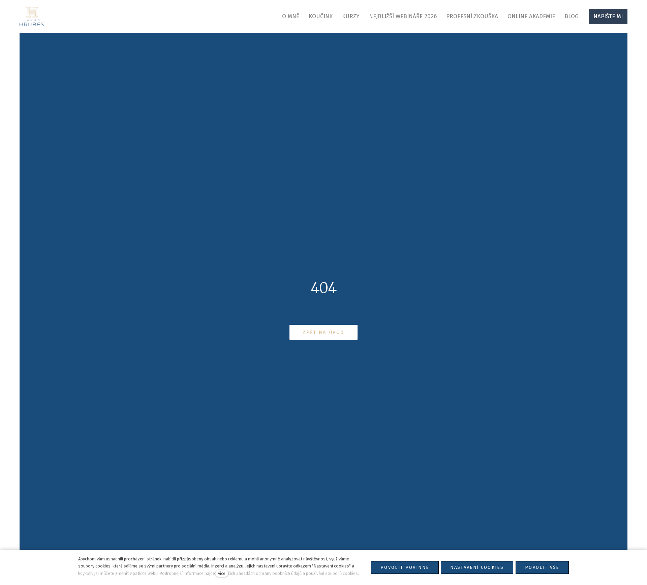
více (221, 573)
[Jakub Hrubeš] (32, 16)
